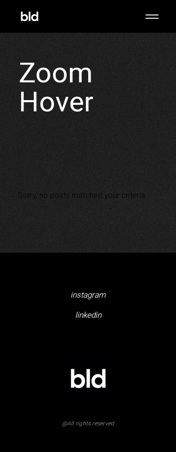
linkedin (88, 315)
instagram (88, 295)
